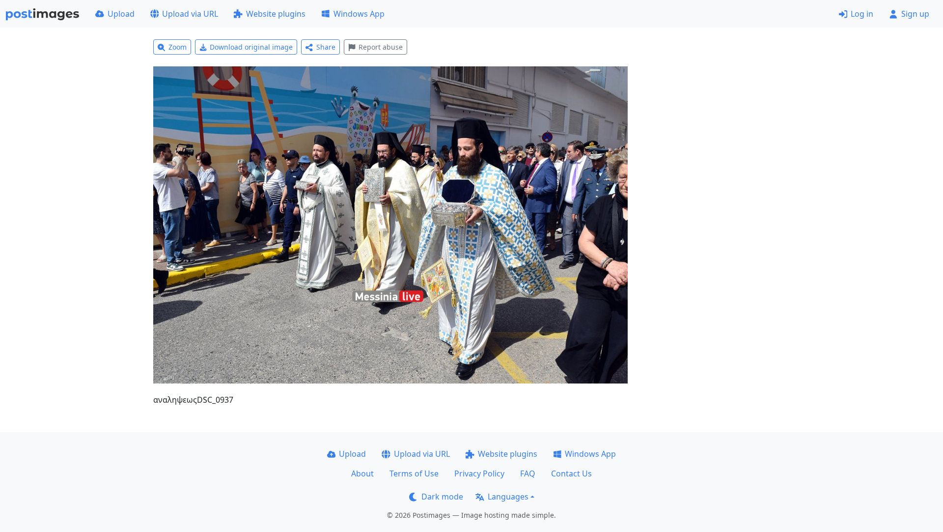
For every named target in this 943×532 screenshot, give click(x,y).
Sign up (915, 13)
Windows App (359, 13)
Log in (862, 13)
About (362, 473)
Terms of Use (414, 473)
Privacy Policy (479, 473)
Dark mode (442, 496)
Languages (508, 496)
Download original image (251, 47)
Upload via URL (190, 13)
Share (325, 47)
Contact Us (571, 473)
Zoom (177, 47)
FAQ (527, 473)
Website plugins (275, 13)
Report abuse (381, 47)
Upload (121, 13)
